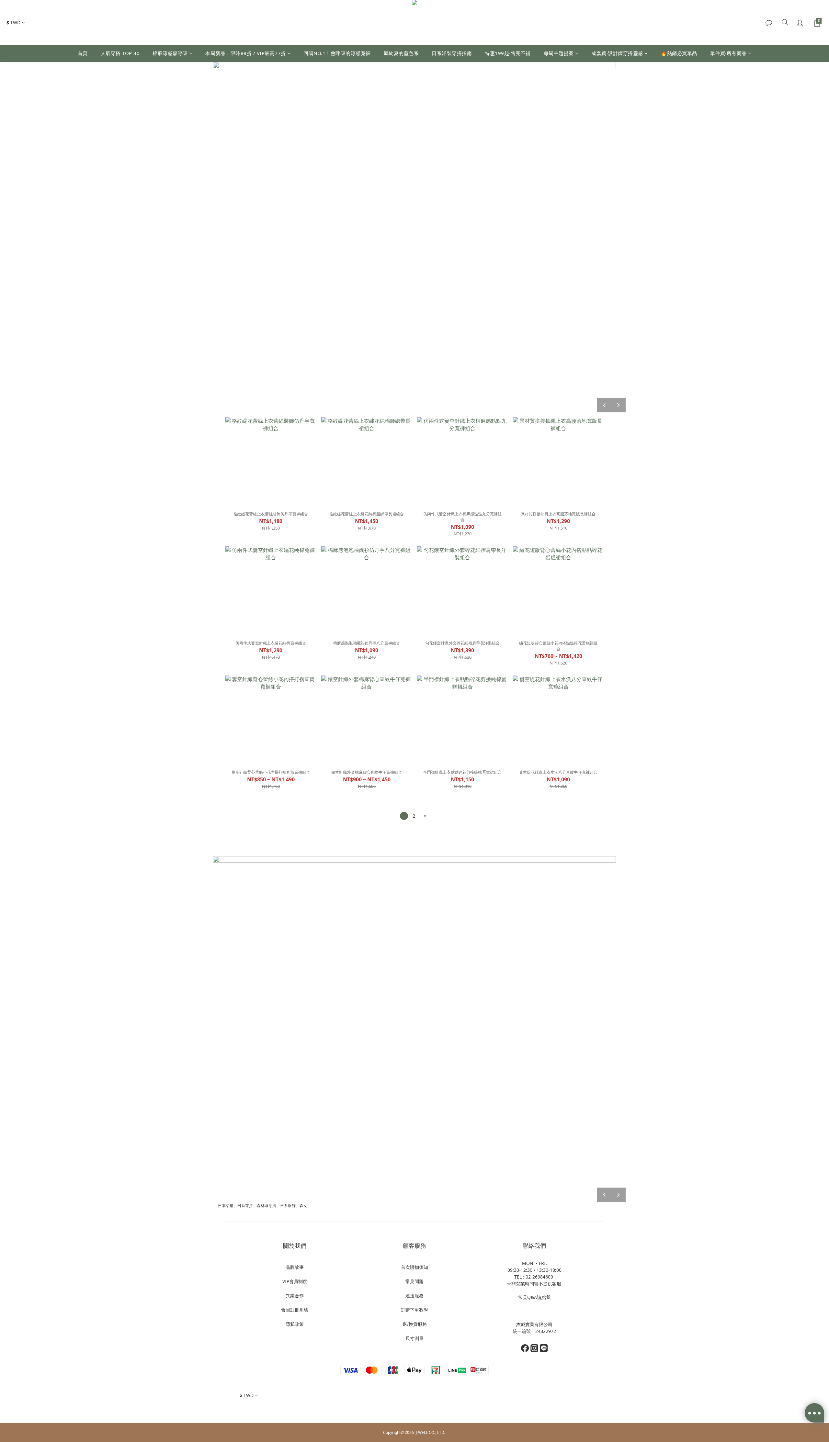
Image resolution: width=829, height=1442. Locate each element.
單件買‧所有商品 (728, 53)
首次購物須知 (414, 1267)
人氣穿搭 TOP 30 (120, 53)
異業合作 (295, 1295)
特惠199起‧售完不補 (508, 53)
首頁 (83, 53)
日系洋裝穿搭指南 (452, 53)
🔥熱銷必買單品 (679, 53)
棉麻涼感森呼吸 (170, 53)
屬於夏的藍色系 (401, 53)
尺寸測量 (414, 1338)
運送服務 (414, 1295)
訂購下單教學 (414, 1310)
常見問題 (414, 1281)
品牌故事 (295, 1267)
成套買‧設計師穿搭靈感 (617, 53)
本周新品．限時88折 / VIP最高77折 (245, 53)
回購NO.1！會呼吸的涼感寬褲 (337, 53)
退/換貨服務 (415, 1324)
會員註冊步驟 (294, 1310)
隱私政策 (295, 1324)
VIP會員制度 (294, 1281)
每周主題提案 (559, 53)
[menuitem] (404, 816)
